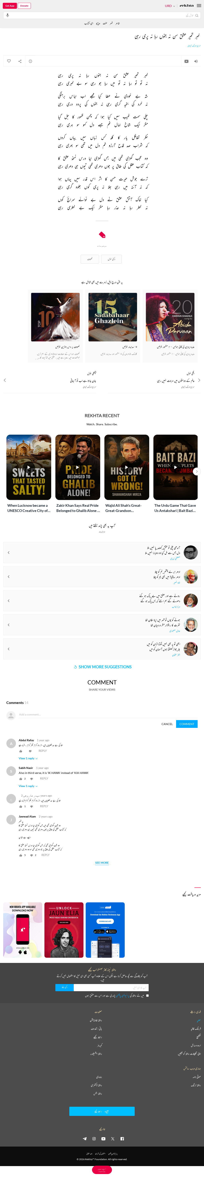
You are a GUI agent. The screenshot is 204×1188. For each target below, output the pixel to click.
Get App (9, 5)
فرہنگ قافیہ (196, 1028)
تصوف (89, 259)
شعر (111, 23)
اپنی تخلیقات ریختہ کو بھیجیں (189, 1053)
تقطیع (198, 1037)
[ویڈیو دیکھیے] (186, 61)
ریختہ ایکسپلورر (96, 1053)
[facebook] (122, 1138)
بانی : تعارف (96, 1028)
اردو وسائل (196, 1045)
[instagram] (94, 1138)
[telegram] (84, 1138)
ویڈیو (98, 23)
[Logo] (186, 6)
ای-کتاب (88, 23)
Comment (186, 724)
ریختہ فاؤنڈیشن (96, 1020)
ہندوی (99, 1076)
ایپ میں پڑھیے (102, 1169)
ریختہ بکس (97, 1093)
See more (102, 862)
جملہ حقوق (89, 1153)
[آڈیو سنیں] (196, 61)
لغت (105, 23)
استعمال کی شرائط (100, 1153)
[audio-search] (7, 15)
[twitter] (113, 1138)
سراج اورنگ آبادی (194, 46)
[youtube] (103, 1138)
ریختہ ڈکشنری (96, 1085)
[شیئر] (20, 61)
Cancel (167, 724)
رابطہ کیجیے (97, 1037)
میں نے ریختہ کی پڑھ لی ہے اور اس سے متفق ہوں (114, 995)
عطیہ (199, 1020)
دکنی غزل (111, 259)
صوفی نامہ (197, 1076)
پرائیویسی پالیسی (122, 995)
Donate (24, 5)
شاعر (118, 23)
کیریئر (99, 1045)
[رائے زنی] (30, 61)
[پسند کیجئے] (8, 61)
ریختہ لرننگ (196, 1085)
